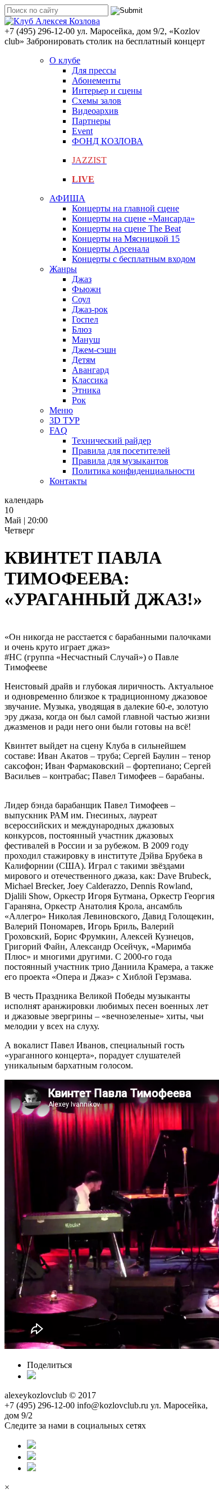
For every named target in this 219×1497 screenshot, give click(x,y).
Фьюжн (86, 289)
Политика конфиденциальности (133, 471)
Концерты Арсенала (110, 249)
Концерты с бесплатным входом (133, 259)
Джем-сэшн (94, 349)
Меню (61, 410)
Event (82, 131)
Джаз (82, 279)
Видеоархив (95, 111)
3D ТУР (64, 420)
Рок (79, 400)
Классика (90, 380)
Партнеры (91, 121)
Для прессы (94, 70)
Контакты (68, 481)
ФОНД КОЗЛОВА (107, 141)
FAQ (58, 430)
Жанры (63, 269)
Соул (81, 299)
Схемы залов (96, 100)
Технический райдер (111, 440)
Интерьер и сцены (107, 90)
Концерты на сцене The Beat (126, 228)
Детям (83, 360)
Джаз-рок (90, 309)
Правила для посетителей (121, 450)
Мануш (86, 339)
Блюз (82, 329)
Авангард (90, 370)
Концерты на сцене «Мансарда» (133, 218)
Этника (86, 390)
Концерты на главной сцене (125, 208)
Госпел (85, 319)
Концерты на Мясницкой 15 (126, 238)
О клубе (64, 60)
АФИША (67, 198)
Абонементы (96, 80)
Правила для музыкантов (120, 461)
